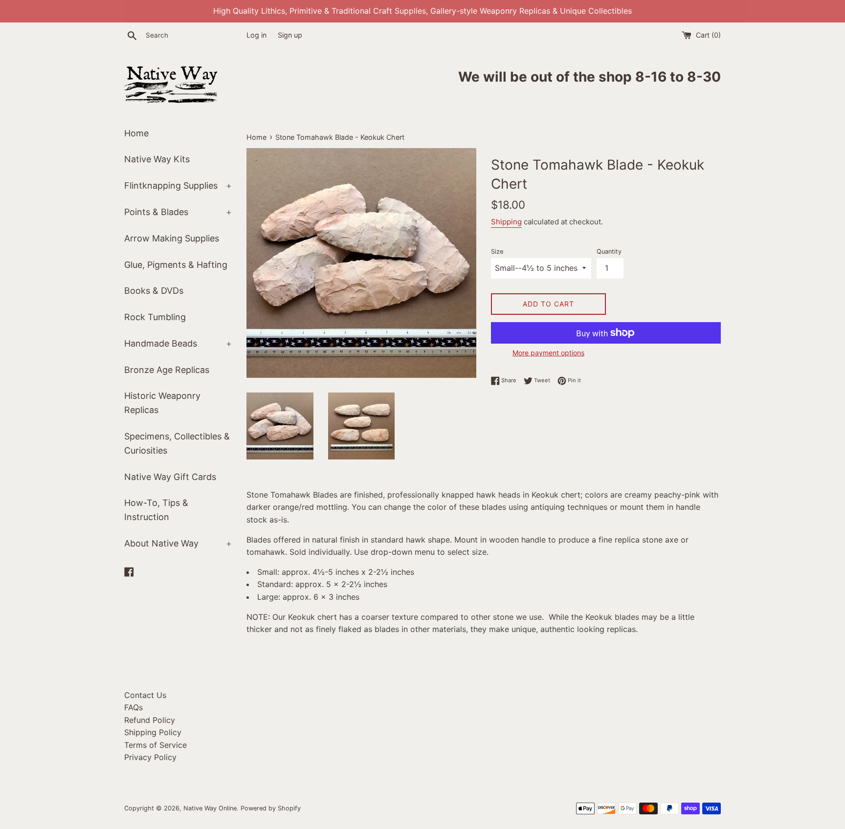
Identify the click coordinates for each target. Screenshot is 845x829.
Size (497, 251)
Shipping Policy (152, 732)
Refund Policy (149, 720)
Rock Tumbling (155, 317)
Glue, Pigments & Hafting (175, 265)
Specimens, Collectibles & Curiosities (177, 443)
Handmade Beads (178, 343)
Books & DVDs (153, 290)
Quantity (609, 251)
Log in (256, 35)
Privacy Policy (150, 757)
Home (136, 133)
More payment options (548, 353)
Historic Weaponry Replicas (162, 403)
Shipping (506, 221)
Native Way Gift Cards (170, 477)
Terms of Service (155, 745)
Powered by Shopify (271, 808)
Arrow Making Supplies (171, 238)
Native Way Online (210, 808)
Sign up (290, 35)
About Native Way (178, 543)
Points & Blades (178, 212)
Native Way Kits (157, 159)
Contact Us (145, 695)
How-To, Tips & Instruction (156, 510)
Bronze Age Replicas (166, 370)
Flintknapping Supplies (178, 185)
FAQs (133, 707)
